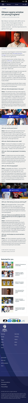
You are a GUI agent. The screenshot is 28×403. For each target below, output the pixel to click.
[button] (24, 4)
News (2, 347)
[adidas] (5, 320)
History (16, 339)
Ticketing (16, 336)
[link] (8, 4)
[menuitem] (10, 4)
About (16, 342)
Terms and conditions (5, 382)
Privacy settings (4, 386)
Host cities (17, 334)
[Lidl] (18, 320)
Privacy (2, 380)
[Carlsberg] (14, 320)
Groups (2, 336)
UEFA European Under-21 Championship (3, 4)
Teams (2, 344)
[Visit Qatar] (23, 320)
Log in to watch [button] (15, 116)
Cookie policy (4, 384)
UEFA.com (9, 60)
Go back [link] (4, 8)
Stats (2, 342)
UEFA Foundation (4, 363)
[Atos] (9, 320)
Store (16, 344)
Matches (3, 334)
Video (2, 339)
